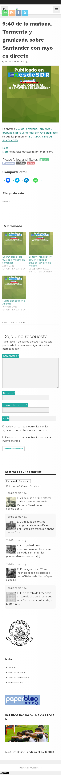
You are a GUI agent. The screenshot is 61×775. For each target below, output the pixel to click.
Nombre (9, 393)
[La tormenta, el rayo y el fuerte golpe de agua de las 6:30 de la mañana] (41, 243)
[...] (21, 508)
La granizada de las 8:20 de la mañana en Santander (13, 260)
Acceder (12, 667)
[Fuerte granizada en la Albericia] (14, 287)
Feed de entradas (17, 672)
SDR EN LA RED (18, 322)
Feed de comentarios (19, 677)
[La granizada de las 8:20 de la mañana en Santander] (14, 243)
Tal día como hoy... (17, 493)
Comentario (11, 356)
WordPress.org (15, 682)
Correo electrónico (15, 405)
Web (6, 418)
